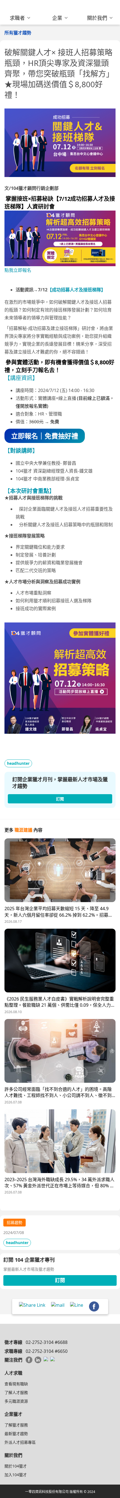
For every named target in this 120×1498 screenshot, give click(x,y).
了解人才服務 (16, 1392)
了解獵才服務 (16, 1425)
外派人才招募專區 (20, 1442)
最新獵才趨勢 (16, 1433)
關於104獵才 (15, 1466)
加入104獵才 (15, 1474)
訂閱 (60, 1280)
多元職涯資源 (16, 1401)
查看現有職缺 (16, 1383)
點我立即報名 (17, 270)
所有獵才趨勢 (17, 33)
